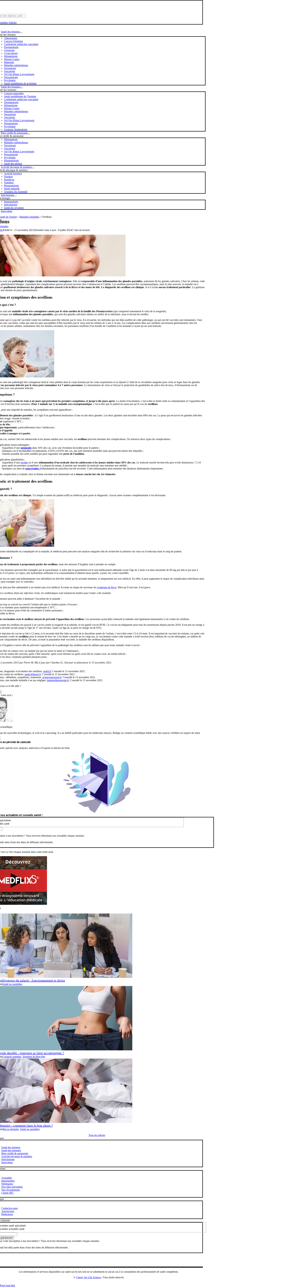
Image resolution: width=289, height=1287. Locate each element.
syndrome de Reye (107, 587)
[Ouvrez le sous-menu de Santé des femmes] (21, 32)
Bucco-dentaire (11, 1129)
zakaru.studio (109, 1282)
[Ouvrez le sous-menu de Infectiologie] (15, 196)
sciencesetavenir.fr (51, 677)
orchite (24, 462)
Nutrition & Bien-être (34, 1056)
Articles (12, 22)
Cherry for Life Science (88, 1277)
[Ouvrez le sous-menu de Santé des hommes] (21, 87)
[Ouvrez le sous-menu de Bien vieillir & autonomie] (29, 133)
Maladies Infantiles (29, 216)
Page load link (7, 1285)
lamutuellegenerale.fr (58, 680)
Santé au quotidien (12, 984)
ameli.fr (47, 671)
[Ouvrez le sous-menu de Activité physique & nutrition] (33, 167)
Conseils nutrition (12, 1056)
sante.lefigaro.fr (33, 674)
